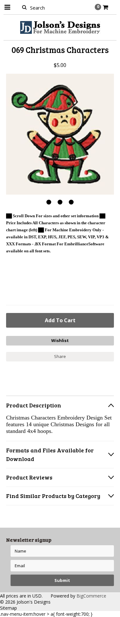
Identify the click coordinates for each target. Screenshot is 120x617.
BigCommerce (91, 596)
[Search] (24, 7)
